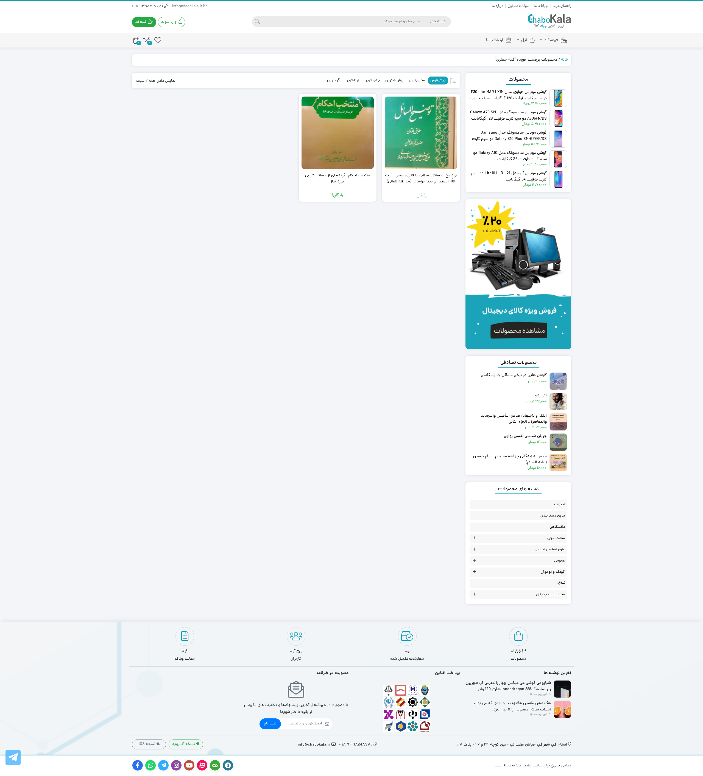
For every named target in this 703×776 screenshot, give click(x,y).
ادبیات (559, 504)
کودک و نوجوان (553, 572)
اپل (524, 40)
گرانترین (333, 80)
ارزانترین (352, 80)
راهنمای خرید (562, 6)
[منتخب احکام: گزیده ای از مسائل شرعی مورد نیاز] (338, 133)
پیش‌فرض (438, 80)
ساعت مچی (556, 538)
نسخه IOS (148, 744)
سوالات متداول (518, 6)
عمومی (559, 561)
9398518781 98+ (148, 6)
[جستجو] (257, 21)
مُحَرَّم (561, 583)
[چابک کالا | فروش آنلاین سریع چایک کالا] (549, 21)
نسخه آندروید (184, 744)
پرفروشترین (394, 80)
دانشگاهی (557, 527)
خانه (564, 60)
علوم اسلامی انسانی (550, 549)
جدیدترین (372, 80)
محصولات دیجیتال (550, 594)
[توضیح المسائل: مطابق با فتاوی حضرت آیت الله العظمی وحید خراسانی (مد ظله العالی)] (421, 133)
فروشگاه (551, 40)
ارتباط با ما (541, 6)
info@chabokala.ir (187, 6)
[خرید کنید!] (518, 211)
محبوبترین (417, 80)
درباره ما (497, 6)
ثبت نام (270, 724)
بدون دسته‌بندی (552, 516)
